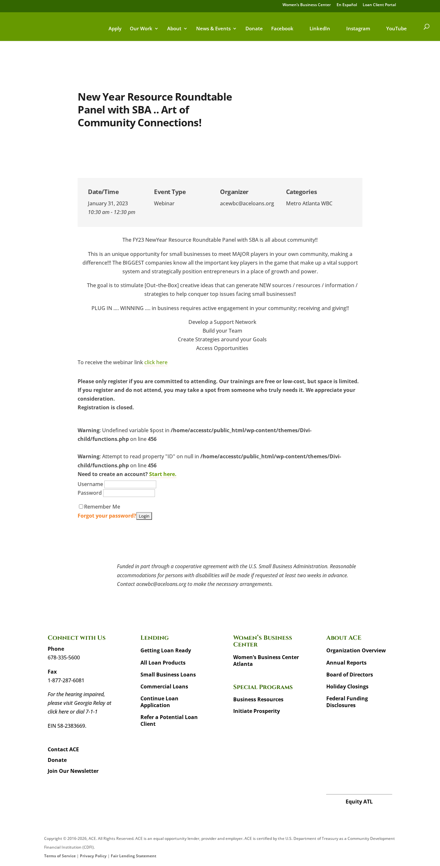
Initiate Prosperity (256, 711)
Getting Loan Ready (165, 650)
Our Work (141, 29)
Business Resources (258, 699)
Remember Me (102, 506)
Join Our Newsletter (73, 770)
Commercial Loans (164, 686)
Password (90, 492)
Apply (115, 29)
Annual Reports (346, 662)
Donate (254, 29)
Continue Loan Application (159, 702)
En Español (347, 5)
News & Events (213, 29)
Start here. (163, 474)
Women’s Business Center (306, 5)
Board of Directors (349, 674)
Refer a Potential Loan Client (169, 720)
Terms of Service (60, 856)
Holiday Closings (347, 686)
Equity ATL (359, 801)
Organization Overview (356, 650)
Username (91, 484)
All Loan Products (163, 662)
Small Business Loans (168, 674)
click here (155, 362)
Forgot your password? (107, 515)
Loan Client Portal (379, 5)
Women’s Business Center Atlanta (266, 660)
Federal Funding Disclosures (347, 702)
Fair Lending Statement (133, 856)
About (174, 29)
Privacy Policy (93, 856)
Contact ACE (63, 749)
